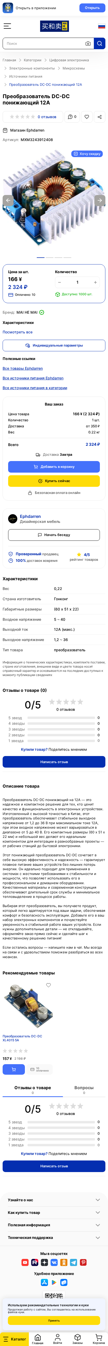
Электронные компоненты (32, 68)
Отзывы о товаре (32, 1090)
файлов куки (16, 1312)
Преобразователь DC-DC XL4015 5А (22, 1038)
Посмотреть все (18, 332)
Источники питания (25, 76)
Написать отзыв (54, 762)
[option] (54, 200)
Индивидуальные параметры (58, 345)
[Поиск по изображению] (88, 43)
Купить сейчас (57, 481)
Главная (9, 60)
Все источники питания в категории (35, 388)
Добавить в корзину (57, 466)
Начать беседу (57, 535)
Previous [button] (8, 200)
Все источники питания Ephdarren (33, 378)
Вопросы (84, 1090)
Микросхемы (74, 68)
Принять (54, 1320)
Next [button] (99, 200)
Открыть (92, 8)
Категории (32, 60)
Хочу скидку (90, 154)
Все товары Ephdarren (23, 368)
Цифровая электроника (69, 60)
